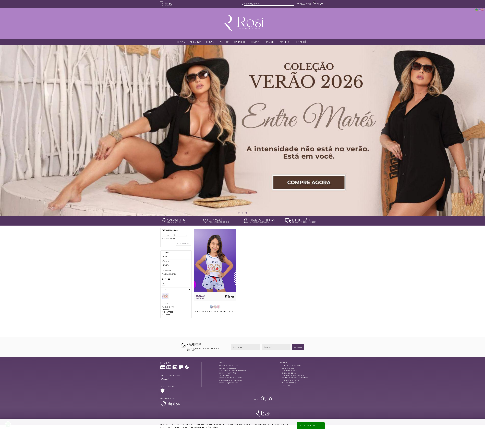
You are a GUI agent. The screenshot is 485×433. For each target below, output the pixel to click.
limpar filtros (184, 244)
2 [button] (242, 212)
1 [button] (238, 212)
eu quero (298, 347)
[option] (242, 130)
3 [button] (246, 212)
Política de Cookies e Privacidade (203, 427)
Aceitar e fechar (311, 426)
